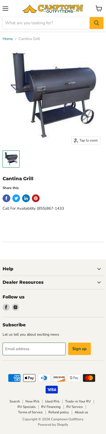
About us (81, 412)
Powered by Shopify (53, 424)
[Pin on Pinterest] (36, 198)
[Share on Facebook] (6, 198)
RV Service (74, 407)
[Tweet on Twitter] (16, 198)
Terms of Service (30, 412)
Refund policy (58, 412)
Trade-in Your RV (78, 401)
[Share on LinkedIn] (26, 198)
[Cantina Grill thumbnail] (11, 159)
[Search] (96, 23)
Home (8, 39)
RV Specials (26, 407)
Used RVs (52, 401)
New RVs (32, 401)
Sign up (79, 349)
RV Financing (51, 407)
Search (15, 401)
